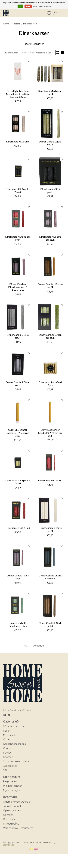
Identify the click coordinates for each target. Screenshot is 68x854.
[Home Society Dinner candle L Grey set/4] (17, 316)
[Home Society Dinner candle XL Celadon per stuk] (17, 605)
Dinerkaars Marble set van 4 (50, 92)
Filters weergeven (34, 43)
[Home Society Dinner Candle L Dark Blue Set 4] (50, 557)
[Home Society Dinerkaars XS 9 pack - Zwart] (17, 171)
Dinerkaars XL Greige (17, 141)
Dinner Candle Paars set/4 (18, 577)
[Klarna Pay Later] (36, 849)
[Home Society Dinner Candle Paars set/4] (17, 557)
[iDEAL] (31, 849)
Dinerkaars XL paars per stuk (50, 238)
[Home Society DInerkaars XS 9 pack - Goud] (17, 462)
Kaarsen (16, 23)
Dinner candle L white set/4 (50, 529)
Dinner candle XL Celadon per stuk (18, 624)
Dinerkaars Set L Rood (50, 480)
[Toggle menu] (62, 13)
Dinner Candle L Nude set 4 (50, 624)
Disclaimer (9, 819)
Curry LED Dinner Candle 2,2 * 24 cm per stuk (50, 432)
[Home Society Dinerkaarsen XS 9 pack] (50, 171)
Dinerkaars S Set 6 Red (18, 527)
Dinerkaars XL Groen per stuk (50, 336)
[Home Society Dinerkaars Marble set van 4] (50, 73)
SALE (6, 770)
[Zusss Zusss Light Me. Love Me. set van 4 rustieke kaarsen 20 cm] (17, 73)
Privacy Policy (11, 823)
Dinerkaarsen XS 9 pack (50, 190)
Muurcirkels (9, 735)
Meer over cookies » (42, 6)
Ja (20, 6)
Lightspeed (8, 844)
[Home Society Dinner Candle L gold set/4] (50, 123)
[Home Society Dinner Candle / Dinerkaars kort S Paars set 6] (17, 266)
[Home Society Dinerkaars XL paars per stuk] (50, 218)
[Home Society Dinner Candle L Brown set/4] (50, 266)
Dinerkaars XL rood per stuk (17, 238)
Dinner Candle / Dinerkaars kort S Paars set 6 (17, 287)
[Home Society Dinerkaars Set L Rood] (50, 462)
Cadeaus (8, 739)
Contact (8, 814)
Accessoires (10, 765)
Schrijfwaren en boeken (17, 761)
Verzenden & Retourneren (18, 828)
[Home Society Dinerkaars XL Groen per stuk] (50, 316)
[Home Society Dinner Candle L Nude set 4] (50, 605)
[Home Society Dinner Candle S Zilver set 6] (17, 364)
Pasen (6, 730)
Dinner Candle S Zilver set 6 (18, 384)
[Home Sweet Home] (6, 13)
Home (6, 23)
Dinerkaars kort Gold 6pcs (50, 384)
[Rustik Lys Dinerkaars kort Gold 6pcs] (50, 364)
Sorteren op (28, 52)
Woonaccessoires (13, 726)
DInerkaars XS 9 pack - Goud (17, 482)
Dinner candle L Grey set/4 (17, 336)
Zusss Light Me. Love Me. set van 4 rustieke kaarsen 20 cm (18, 93)
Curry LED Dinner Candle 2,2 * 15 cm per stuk (18, 432)
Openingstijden (12, 810)
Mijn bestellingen (12, 785)
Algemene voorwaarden (17, 801)
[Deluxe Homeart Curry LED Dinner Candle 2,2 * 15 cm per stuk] (17, 411)
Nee (28, 6)
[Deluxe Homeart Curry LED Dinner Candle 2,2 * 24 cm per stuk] (50, 411)
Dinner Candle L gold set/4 (50, 143)
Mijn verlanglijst (12, 790)
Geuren (7, 748)
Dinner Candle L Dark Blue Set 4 (50, 577)
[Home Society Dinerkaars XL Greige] (17, 123)
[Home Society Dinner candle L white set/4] (50, 509)
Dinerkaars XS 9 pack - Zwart (18, 190)
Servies (7, 752)
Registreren (10, 781)
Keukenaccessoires (14, 743)
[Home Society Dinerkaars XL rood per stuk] (17, 218)
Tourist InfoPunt (12, 806)
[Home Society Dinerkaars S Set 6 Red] (17, 509)
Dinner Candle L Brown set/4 (50, 286)
